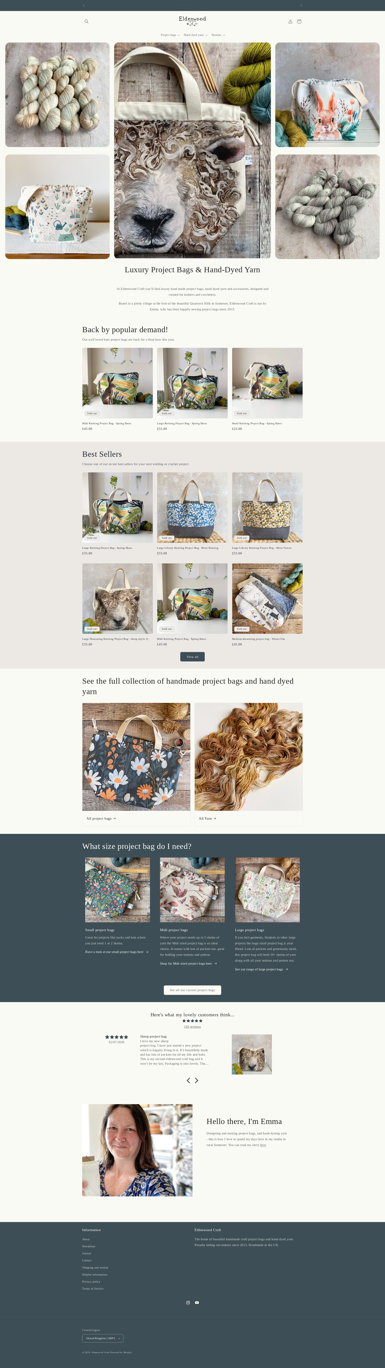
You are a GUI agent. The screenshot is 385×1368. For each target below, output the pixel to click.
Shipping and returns (95, 1267)
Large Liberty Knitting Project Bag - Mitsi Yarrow (262, 547)
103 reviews (192, 1026)
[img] (192, 1021)
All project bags (99, 818)
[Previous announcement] (83, 5)
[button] (86, 21)
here (263, 1145)
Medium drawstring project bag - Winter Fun (258, 638)
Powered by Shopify (121, 1352)
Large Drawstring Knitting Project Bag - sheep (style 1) (115, 638)
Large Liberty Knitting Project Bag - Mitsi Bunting (187, 547)
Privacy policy (91, 1281)
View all (193, 656)
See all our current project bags (192, 990)
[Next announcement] (301, 5)
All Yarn (205, 818)
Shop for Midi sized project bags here (186, 963)
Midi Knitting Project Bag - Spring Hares (106, 423)
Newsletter (88, 1246)
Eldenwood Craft (101, 1352)
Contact (87, 1260)
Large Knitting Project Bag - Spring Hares (182, 423)
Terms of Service (93, 1288)
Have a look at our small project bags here (114, 952)
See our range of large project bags (259, 969)
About (86, 1239)
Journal (86, 1253)
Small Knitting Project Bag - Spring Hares (257, 423)
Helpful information (94, 1274)
